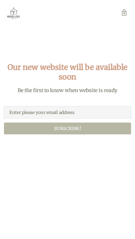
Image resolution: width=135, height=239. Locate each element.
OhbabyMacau (13, 13)
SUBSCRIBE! (67, 128)
